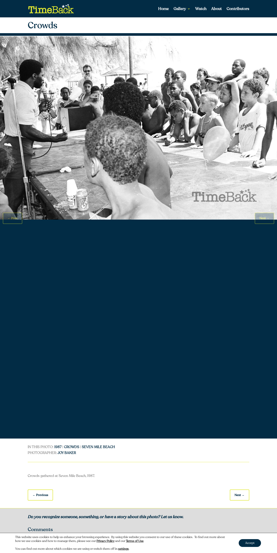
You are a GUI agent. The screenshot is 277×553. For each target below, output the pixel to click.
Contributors (238, 9)
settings (123, 549)
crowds (71, 447)
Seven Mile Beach (98, 447)
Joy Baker (67, 452)
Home (163, 9)
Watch (200, 9)
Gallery (180, 9)
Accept (249, 543)
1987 (57, 447)
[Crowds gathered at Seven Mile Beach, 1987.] (138, 218)
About (216, 9)
